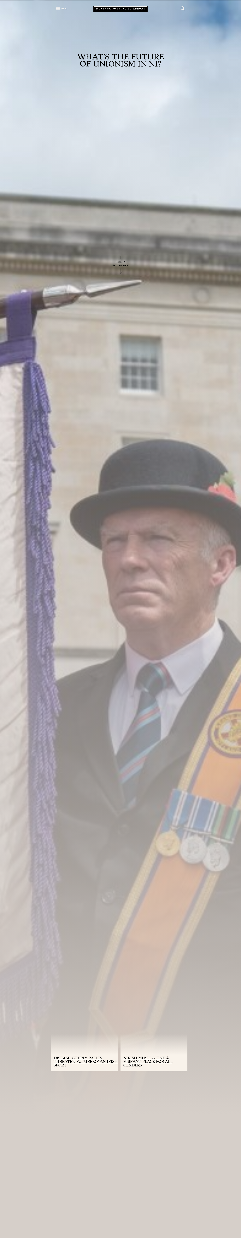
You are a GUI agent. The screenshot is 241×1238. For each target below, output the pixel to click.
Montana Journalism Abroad (121, 8)
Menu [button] (64, 9)
